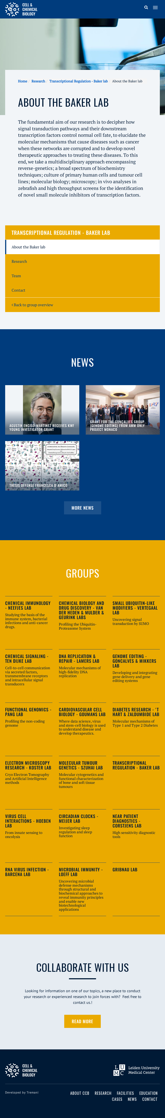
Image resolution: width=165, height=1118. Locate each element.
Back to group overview (33, 304)
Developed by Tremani (22, 1092)
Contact (18, 290)
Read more (82, 1021)
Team (16, 275)
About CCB (79, 1093)
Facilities (125, 1093)
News (132, 1099)
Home (22, 81)
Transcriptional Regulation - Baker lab (78, 81)
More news (83, 507)
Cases (117, 1099)
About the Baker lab (28, 246)
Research (38, 81)
